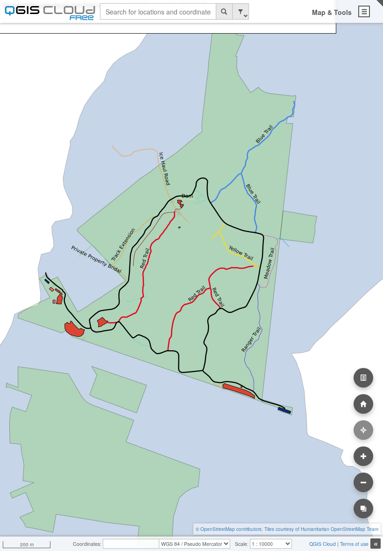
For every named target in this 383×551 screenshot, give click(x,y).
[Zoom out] (363, 482)
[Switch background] (363, 508)
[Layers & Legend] (363, 378)
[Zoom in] (363, 456)
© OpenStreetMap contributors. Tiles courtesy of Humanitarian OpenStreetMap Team (287, 529)
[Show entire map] (363, 404)
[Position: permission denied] (363, 430)
